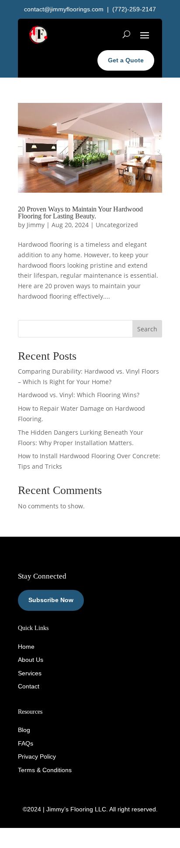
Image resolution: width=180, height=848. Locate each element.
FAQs (25, 743)
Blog (24, 729)
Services (30, 673)
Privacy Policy (37, 756)
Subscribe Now (50, 599)
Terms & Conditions (45, 769)
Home (26, 646)
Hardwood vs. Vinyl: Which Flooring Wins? (78, 395)
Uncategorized (117, 225)
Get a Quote (126, 60)
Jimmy (36, 225)
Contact (28, 686)
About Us (30, 659)
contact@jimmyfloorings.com (64, 9)
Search (147, 329)
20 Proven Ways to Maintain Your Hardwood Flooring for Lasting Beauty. (80, 212)
